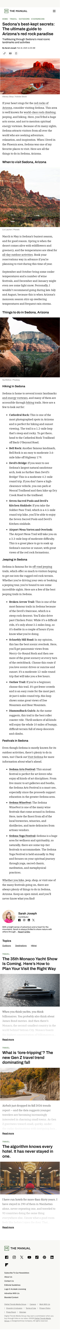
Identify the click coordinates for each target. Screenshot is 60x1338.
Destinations (21, 945)
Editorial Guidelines (12, 1285)
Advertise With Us (11, 1293)
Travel (6, 954)
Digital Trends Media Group (15, 1304)
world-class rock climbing (40, 112)
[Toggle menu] (54, 11)
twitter (33, 920)
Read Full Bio (24, 932)
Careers (33, 1304)
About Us (8, 1276)
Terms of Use (31, 1308)
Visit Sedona (35, 757)
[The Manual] (15, 11)
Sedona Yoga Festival (22, 836)
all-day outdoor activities (17, 254)
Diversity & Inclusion (14, 1308)
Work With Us (44, 1304)
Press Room (11, 1312)
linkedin (29, 920)
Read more (8, 1039)
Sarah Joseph (10, 48)
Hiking (34, 945)
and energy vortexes (15, 398)
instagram (24, 920)
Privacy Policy (44, 1308)
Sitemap (22, 1312)
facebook (19, 920)
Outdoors (6, 945)
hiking (30, 402)
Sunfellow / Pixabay (11, 379)
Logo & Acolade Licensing (15, 1289)
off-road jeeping (42, 566)
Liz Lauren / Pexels (10, 229)
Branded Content (11, 1297)
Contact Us (9, 1281)
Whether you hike (13, 880)
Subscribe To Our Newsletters (16, 1272)
